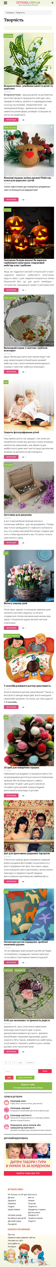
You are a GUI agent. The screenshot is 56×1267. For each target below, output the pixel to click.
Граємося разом (35, 1218)
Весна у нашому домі (15, 603)
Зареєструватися (25, 1078)
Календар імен (18, 1100)
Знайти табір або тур (28, 1173)
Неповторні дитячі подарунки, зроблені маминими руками (26, 943)
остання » (30, 1062)
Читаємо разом (14, 1215)
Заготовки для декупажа (18, 514)
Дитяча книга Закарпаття (34, 1213)
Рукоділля (8, 36)
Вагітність (32, 1194)
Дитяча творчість (11, 635)
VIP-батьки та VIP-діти (17, 1194)
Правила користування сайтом (21, 1237)
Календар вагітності (20, 1115)
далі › (21, 1062)
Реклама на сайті (15, 1240)
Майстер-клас (10, 127)
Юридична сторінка (36, 1209)
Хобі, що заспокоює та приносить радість (27, 1020)
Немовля (12, 1203)
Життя (31, 1197)
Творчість (32, 1206)
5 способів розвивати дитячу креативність (27, 685)
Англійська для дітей (17, 1218)
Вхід (9, 1078)
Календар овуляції (20, 1108)
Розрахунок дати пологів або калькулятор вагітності (25, 1126)
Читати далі (11, 120)
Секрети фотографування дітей (21, 432)
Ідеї (6, 382)
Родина (11, 1206)
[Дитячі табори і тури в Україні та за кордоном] (28, 1155)
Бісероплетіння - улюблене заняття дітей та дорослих (28, 87)
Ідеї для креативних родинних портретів (27, 853)
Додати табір (28, 1086)
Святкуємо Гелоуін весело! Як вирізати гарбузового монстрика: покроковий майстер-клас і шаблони (25, 262)
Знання (31, 1200)
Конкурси (12, 1246)
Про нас (11, 1234)
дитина (7, 210)
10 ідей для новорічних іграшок (21, 767)
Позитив (32, 1203)
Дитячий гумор (14, 1221)
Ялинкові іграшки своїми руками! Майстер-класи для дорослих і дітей (28, 179)
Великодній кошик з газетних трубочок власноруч (25, 349)
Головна (10, 12)
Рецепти (32, 1221)
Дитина (11, 1197)
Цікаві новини (14, 1209)
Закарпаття (20, 970)
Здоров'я (12, 1200)
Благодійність (14, 1243)
